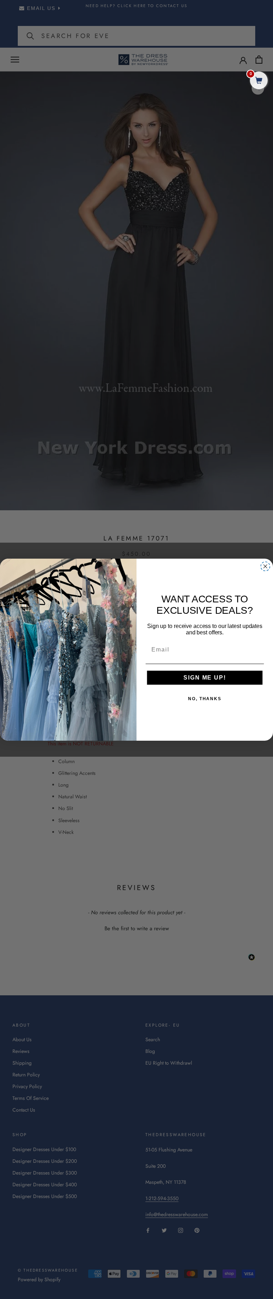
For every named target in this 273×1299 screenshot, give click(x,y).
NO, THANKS (204, 698)
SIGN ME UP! (204, 678)
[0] (259, 81)
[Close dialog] (265, 566)
